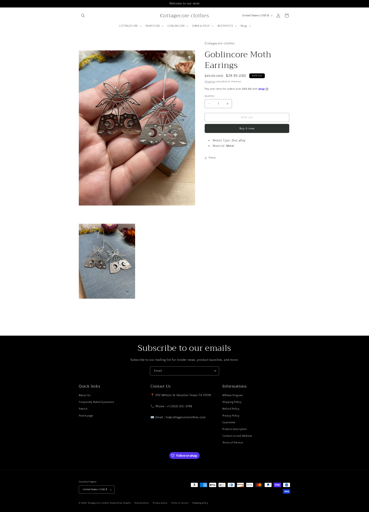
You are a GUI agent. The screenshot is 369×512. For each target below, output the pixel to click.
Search (83, 409)
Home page (86, 415)
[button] (83, 15)
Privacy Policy (230, 415)
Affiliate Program (232, 395)
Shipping (210, 81)
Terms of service (180, 503)
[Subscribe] (214, 370)
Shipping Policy (232, 402)
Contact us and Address (237, 436)
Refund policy (142, 503)
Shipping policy (200, 503)
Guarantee (228, 422)
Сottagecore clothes (98, 503)
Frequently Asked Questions (96, 402)
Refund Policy (230, 409)
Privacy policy (160, 503)
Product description (234, 429)
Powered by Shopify (120, 503)
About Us (85, 395)
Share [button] (212, 157)
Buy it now (246, 128)
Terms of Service (232, 442)
